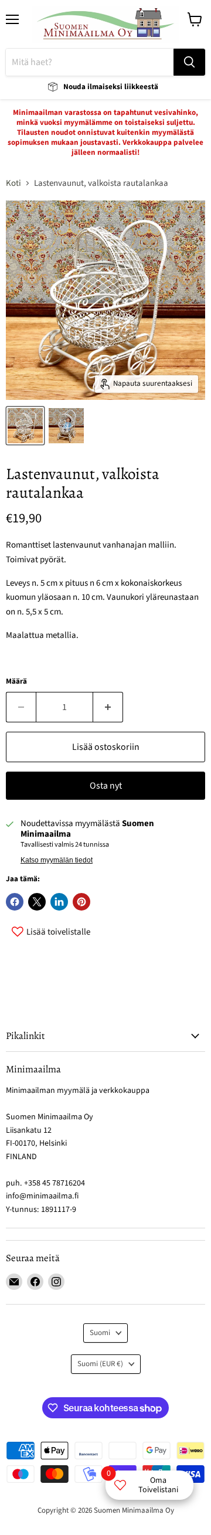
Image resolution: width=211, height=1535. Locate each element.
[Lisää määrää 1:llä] (108, 707)
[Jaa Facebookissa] (14, 902)
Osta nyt (106, 785)
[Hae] (189, 62)
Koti (13, 183)
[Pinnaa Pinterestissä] (81, 902)
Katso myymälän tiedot (57, 860)
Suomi (100, 1332)
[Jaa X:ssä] (37, 902)
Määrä (16, 681)
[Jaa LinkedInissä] (59, 902)
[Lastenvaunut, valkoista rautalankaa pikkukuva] (25, 425)
